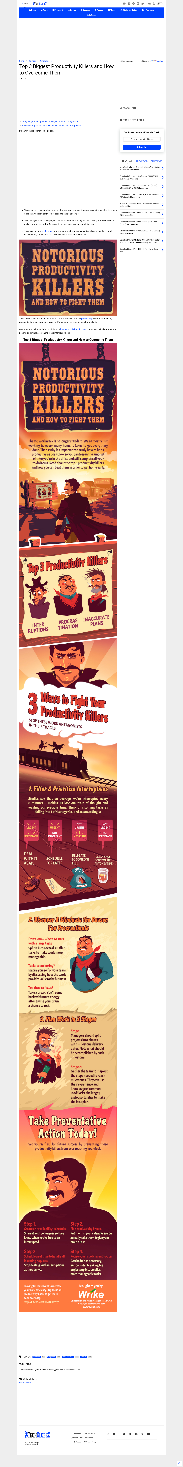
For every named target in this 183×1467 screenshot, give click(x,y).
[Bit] (124, 3)
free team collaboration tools (74, 329)
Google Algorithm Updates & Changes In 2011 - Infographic (50, 121)
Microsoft (58, 10)
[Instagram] (129, 3)
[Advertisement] (91, 38)
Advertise (90, 1438)
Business (86, 10)
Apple (45, 10)
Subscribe (141, 147)
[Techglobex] (154, 3)
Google (73, 10)
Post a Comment (25, 1382)
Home (33, 10)
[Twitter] (142, 3)
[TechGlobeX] (40, 4)
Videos (78, 1442)
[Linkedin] (138, 3)
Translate (159, 61)
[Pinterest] (133, 3)
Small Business (46, 61)
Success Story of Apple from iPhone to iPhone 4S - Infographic (51, 125)
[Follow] (149, 3)
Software (92, 15)
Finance (99, 10)
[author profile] (25, 78)
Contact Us (91, 1433)
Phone (112, 10)
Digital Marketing (130, 10)
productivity (86, 318)
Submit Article (78, 1438)
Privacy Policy (91, 1442)
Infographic (149, 10)
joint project (47, 231)
